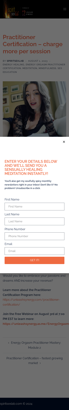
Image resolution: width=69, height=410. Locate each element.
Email (8, 244)
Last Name (12, 214)
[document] (34, 205)
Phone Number (15, 229)
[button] (64, 141)
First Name (12, 199)
